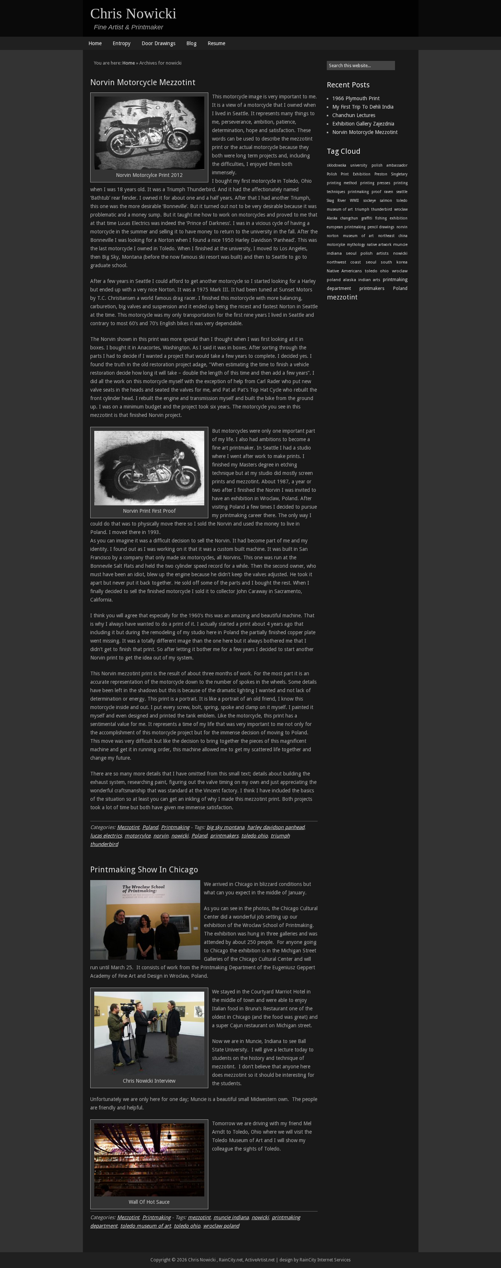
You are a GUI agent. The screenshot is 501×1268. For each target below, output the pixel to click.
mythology (356, 245)
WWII (354, 201)
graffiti (366, 218)
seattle (401, 192)
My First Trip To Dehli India (363, 107)
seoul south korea (386, 262)
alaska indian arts (361, 279)
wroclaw (400, 209)
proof (376, 192)
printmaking (358, 192)
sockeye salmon (377, 201)
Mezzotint (128, 827)
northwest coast (344, 262)
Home (95, 43)
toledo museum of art (145, 1226)
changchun (349, 218)
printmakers (224, 836)
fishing (381, 218)
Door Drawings (158, 43)
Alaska (332, 218)
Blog (191, 43)
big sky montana (225, 827)
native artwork (379, 245)
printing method (342, 183)
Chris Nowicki (133, 13)
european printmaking (346, 227)
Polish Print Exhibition (348, 174)
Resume (216, 43)
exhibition (398, 218)
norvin (160, 836)
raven (388, 192)
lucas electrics (106, 836)
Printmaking (175, 827)
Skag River (336, 201)
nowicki (180, 836)
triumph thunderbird (373, 209)
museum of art (358, 236)
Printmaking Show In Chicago (144, 869)
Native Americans (344, 271)
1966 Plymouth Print (356, 98)
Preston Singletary (390, 174)
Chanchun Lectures (353, 115)
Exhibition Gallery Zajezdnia (363, 124)
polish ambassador (389, 165)
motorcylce (137, 836)
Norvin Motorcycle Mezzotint (142, 82)
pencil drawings (381, 227)
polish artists (375, 253)
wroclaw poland (221, 1226)
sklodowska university (347, 165)
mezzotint (199, 1217)
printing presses (375, 183)
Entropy (122, 43)
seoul (351, 253)
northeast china (392, 236)
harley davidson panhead (275, 827)
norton (333, 236)
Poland (150, 827)
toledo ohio (254, 836)
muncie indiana (231, 1217)
